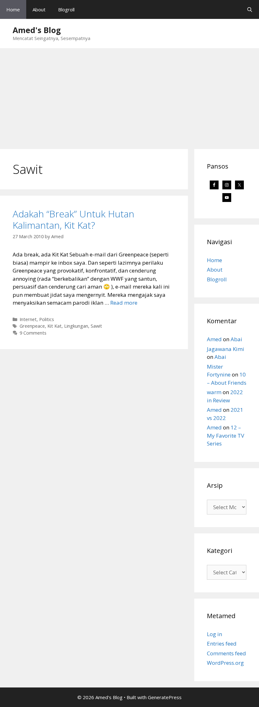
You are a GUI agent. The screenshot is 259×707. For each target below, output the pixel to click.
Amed (214, 339)
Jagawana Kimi (225, 349)
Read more (123, 302)
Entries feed (222, 643)
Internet (28, 319)
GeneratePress (165, 697)
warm (214, 392)
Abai (236, 339)
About (39, 9)
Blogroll (66, 9)
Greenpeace (32, 326)
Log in (214, 634)
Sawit (96, 326)
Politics (46, 319)
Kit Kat (54, 326)
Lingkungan (76, 326)
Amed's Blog (37, 30)
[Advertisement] (129, 95)
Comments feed (226, 653)
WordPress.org (225, 662)
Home (13, 9)
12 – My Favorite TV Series (225, 435)
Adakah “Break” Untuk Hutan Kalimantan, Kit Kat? (73, 219)
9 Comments (33, 333)
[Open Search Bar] (249, 9)
